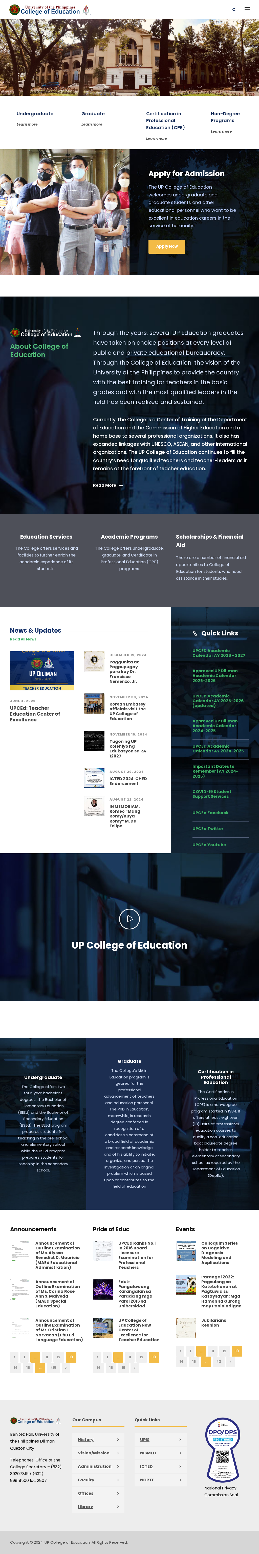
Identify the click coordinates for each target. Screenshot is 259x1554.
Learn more (27, 124)
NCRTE (147, 1480)
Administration (95, 1466)
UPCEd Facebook (210, 813)
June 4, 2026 (23, 700)
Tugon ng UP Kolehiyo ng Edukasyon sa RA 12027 (128, 749)
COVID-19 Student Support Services (211, 794)
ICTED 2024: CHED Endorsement (128, 781)
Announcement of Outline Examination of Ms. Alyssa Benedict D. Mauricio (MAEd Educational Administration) (57, 1255)
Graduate (129, 1061)
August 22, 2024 (127, 799)
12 (58, 1357)
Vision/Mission (94, 1453)
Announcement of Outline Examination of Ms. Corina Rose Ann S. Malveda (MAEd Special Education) (57, 1294)
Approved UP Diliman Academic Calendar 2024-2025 (215, 726)
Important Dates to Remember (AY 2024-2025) (215, 771)
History (86, 1440)
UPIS (144, 1440)
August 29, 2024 (127, 771)
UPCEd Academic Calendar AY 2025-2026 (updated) (218, 701)
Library (85, 1507)
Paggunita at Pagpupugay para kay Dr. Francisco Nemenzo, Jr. (124, 671)
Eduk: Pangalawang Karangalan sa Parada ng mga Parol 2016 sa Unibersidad (135, 1294)
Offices (85, 1493)
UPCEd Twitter (207, 829)
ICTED (146, 1466)
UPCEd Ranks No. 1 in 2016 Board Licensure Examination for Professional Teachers (137, 1255)
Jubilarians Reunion (213, 1322)
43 (218, 1361)
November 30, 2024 (129, 697)
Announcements (33, 1229)
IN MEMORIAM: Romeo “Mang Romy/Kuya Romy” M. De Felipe (125, 816)
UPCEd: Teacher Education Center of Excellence (35, 714)
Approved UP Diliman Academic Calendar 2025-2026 (215, 675)
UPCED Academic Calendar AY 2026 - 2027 (218, 653)
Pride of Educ (111, 1229)
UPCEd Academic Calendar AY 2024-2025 (218, 748)
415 (53, 1367)
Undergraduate (43, 1077)
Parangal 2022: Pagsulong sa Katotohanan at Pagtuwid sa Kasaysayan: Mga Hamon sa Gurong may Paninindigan (221, 1291)
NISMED (148, 1453)
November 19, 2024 (128, 734)
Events (185, 1229)
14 (15, 1367)
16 (123, 1367)
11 (47, 1357)
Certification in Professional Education (216, 1077)
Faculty (86, 1480)
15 (28, 1367)
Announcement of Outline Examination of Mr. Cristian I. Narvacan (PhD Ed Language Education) (59, 1330)
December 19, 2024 (128, 655)
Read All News (23, 639)
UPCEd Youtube (209, 845)
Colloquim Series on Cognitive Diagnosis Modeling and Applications (219, 1253)
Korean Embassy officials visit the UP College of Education (128, 711)
